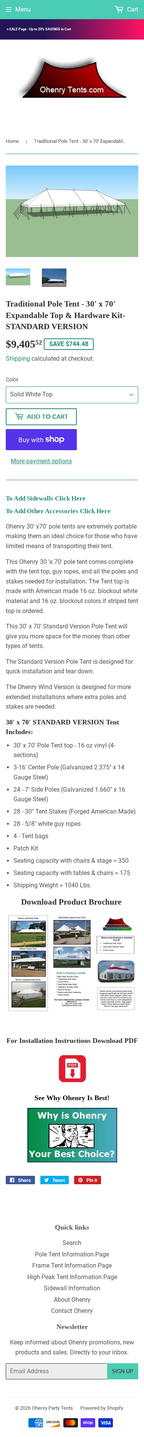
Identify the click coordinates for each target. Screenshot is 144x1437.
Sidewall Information (72, 1288)
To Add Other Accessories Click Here (58, 511)
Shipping (18, 358)
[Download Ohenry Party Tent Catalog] (72, 963)
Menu (23, 9)
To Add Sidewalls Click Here (46, 498)
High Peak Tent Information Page (72, 1277)
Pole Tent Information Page (72, 1254)
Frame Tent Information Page (72, 1265)
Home (12, 141)
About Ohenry (72, 1299)
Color (12, 379)
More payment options (41, 461)
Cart (132, 9)
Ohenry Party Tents (52, 1408)
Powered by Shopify (101, 1408)
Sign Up (122, 1371)
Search (72, 1242)
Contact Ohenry (72, 1310)
